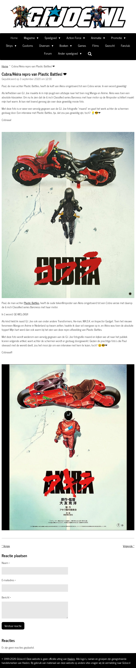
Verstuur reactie (13, 626)
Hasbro (71, 659)
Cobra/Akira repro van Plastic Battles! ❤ (33, 66)
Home (5, 66)
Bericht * (6, 597)
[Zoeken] (89, 53)
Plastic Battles (31, 303)
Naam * (6, 563)
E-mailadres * (9, 580)
